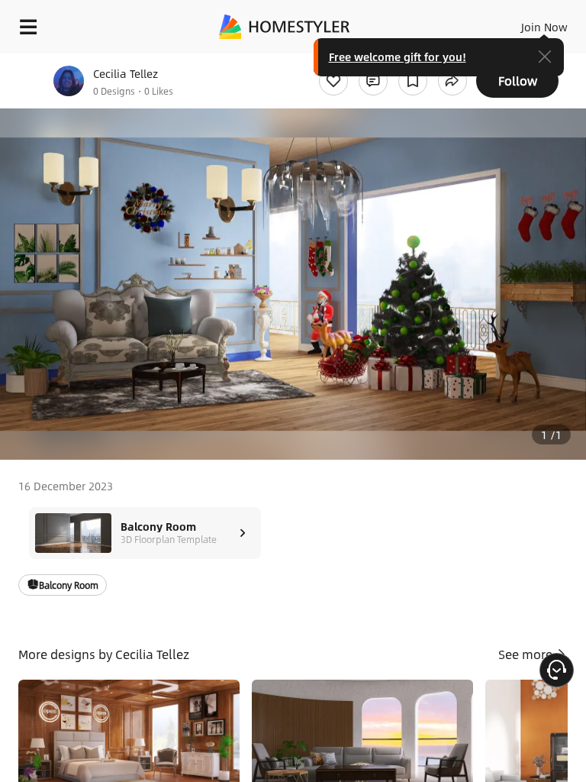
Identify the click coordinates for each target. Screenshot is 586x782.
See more (526, 654)
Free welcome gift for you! (397, 56)
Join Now (544, 26)
